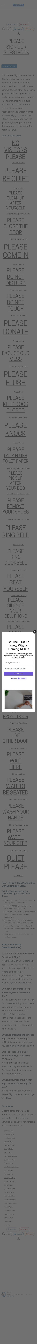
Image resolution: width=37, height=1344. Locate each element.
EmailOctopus (22, 678)
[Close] (35, 632)
